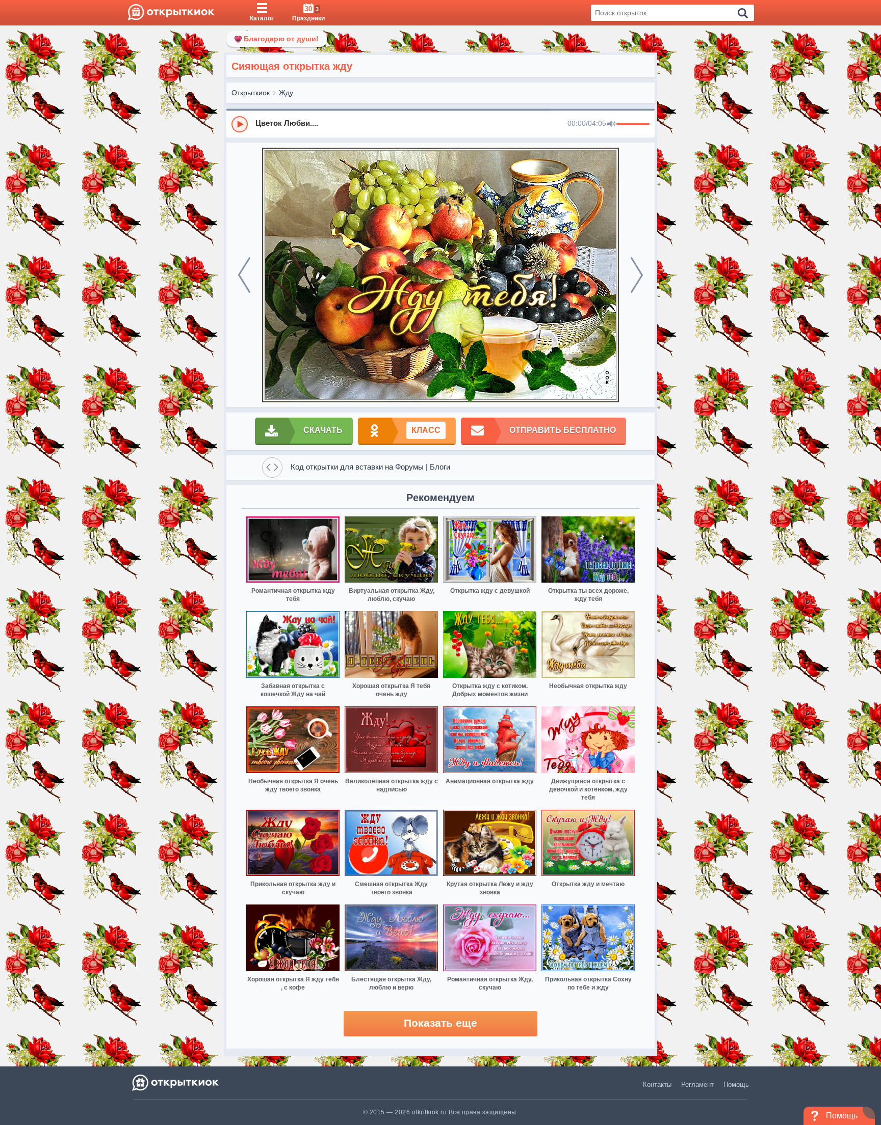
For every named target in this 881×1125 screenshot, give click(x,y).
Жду (286, 93)
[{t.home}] (176, 1082)
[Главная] (171, 12)
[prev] (244, 275)
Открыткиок (250, 93)
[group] (440, 124)
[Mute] (611, 124)
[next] (636, 275)
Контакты (657, 1084)
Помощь (736, 1084)
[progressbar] (633, 124)
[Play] (239, 124)
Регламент (697, 1084)
